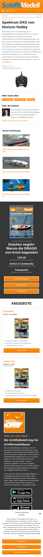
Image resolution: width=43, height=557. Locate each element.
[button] (40, 514)
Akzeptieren (21, 541)
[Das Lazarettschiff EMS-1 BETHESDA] (16, 163)
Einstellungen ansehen (21, 552)
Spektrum (31, 99)
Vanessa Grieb (8, 66)
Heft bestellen (21, 285)
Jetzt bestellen (21, 350)
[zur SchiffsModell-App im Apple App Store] (21, 500)
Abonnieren (21, 291)
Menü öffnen (10, 11)
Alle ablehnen (21, 547)
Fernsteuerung (7, 99)
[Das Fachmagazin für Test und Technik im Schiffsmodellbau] (20, 5)
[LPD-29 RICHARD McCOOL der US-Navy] (16, 141)
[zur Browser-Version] (21, 508)
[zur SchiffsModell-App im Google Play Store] (21, 492)
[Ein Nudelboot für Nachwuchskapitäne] (16, 186)
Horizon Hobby (20, 99)
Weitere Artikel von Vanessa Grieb (15, 121)
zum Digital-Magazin (21, 279)
